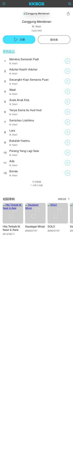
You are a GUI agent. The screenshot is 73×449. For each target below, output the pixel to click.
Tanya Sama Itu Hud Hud (25, 110)
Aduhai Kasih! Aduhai (23, 69)
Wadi (12, 90)
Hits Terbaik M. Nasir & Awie (12, 228)
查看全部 (62, 198)
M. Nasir (36, 26)
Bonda (13, 171)
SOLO (51, 226)
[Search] (70, 4)
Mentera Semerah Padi (24, 59)
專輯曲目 (9, 51)
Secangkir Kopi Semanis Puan (29, 79)
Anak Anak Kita (19, 100)
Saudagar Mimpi (35, 226)
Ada (12, 161)
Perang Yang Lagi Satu (24, 151)
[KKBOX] (37, 3)
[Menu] (4, 4)
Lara (12, 130)
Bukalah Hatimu (19, 141)
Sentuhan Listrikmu (21, 120)
